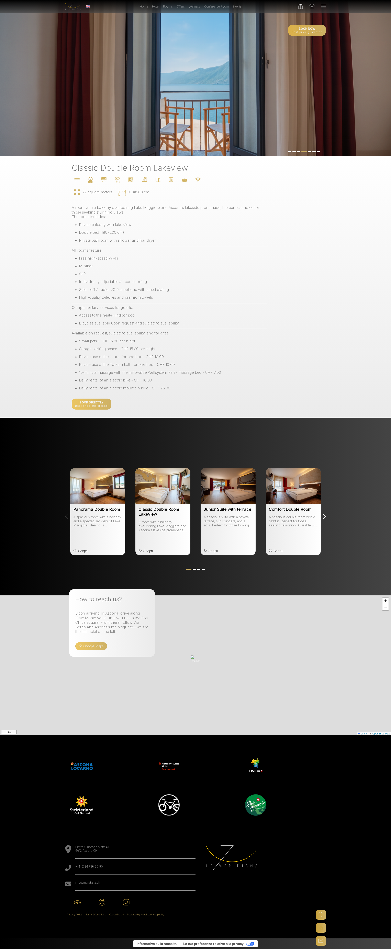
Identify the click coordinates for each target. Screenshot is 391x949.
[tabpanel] (195, 78)
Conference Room (216, 6)
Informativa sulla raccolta (157, 944)
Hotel (155, 6)
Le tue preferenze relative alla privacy (213, 944)
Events (237, 6)
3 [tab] (298, 151)
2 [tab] (294, 151)
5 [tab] (308, 151)
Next (324, 516)
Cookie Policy (116, 914)
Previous (66, 516)
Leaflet (364, 733)
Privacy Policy (74, 914)
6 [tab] (314, 151)
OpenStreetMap (381, 733)
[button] (196, 660)
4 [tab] (303, 151)
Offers (181, 6)
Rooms (168, 6)
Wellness (194, 6)
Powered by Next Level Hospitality (145, 914)
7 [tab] (318, 151)
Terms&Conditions (96, 914)
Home (144, 6)
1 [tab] (289, 151)
